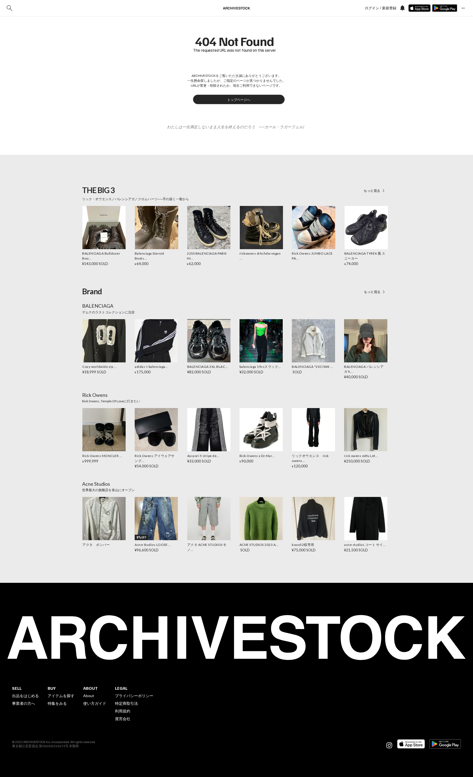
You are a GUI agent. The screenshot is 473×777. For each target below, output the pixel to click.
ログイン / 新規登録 (380, 8)
